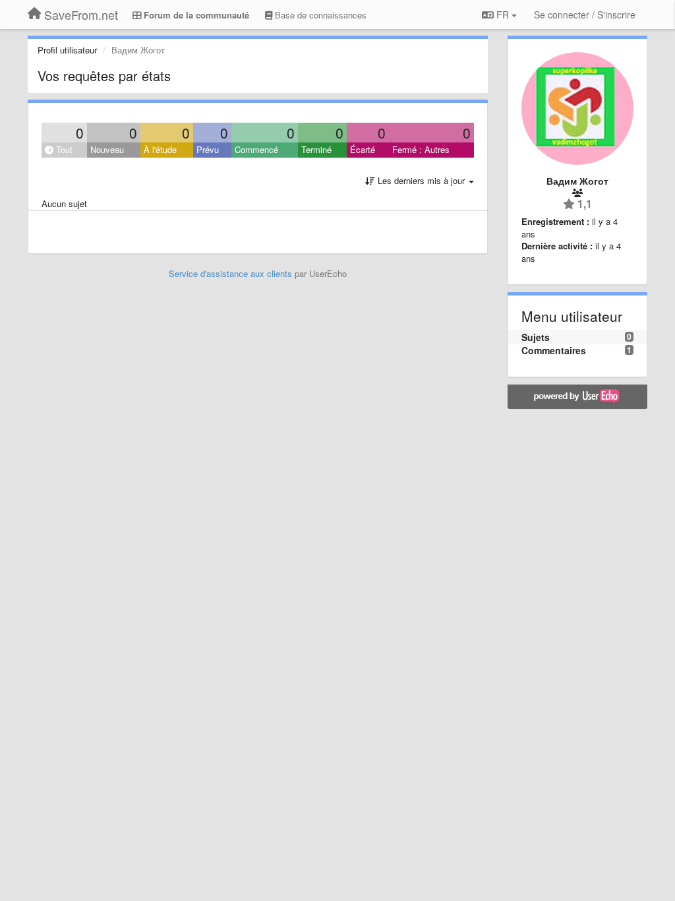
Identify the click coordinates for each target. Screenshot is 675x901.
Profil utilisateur (67, 50)
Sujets (535, 337)
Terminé (316, 149)
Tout (63, 149)
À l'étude (160, 149)
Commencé (256, 149)
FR (503, 14)
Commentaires (553, 350)
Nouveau (107, 149)
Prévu (207, 149)
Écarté (362, 149)
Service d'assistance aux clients (230, 273)
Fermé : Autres (421, 149)
